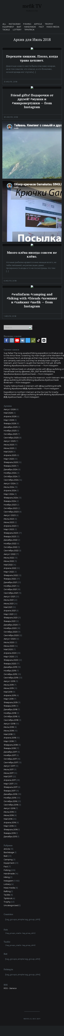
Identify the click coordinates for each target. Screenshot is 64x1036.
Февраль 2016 (11, 829)
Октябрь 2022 (10, 547)
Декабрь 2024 (11, 469)
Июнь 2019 (9, 688)
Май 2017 (8, 776)
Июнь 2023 (9, 522)
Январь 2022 (10, 579)
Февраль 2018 (11, 745)
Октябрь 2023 (10, 508)
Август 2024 (10, 483)
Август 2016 (9, 808)
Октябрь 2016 (10, 801)
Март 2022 (9, 572)
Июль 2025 (9, 445)
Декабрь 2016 (10, 794)
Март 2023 (9, 529)
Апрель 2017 (10, 780)
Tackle (6, 30)
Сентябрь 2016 (11, 805)
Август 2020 (10, 639)
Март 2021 (8, 614)
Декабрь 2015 (10, 836)
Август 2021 (9, 596)
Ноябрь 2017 (10, 755)
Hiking (7, 877)
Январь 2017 (9, 791)
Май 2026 (8, 413)
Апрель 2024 (10, 490)
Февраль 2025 (11, 462)
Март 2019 (9, 699)
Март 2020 (9, 656)
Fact (41, 27)
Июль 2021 (9, 600)
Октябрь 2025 (10, 434)
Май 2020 (8, 649)
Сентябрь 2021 (11, 593)
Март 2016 (9, 826)
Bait (19, 27)
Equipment (8, 27)
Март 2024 (9, 494)
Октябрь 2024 (10, 476)
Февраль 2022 (11, 575)
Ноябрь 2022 (10, 543)
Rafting (7, 891)
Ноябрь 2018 (10, 713)
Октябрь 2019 (10, 674)
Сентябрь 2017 (11, 762)
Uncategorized (11, 905)
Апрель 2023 (10, 526)
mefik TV (32, 6)
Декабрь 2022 (10, 540)
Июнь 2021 (9, 603)
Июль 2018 (9, 727)
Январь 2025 (10, 466)
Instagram (14, 24)
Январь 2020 (10, 663)
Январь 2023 (10, 536)
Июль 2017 (9, 769)
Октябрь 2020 (11, 632)
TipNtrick (29, 30)
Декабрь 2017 (10, 752)
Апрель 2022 (10, 568)
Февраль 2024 (11, 498)
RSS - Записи (10, 988)
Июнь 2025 (9, 448)
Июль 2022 (9, 558)
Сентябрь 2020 (11, 635)
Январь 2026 (10, 423)
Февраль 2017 (10, 787)
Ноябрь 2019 (10, 671)
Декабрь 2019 (10, 667)
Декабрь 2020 (11, 625)
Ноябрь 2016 (10, 798)
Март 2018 (9, 741)
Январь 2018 (10, 748)
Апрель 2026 (10, 416)
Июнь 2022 (9, 561)
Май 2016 (8, 819)
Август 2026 (10, 409)
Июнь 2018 (9, 731)
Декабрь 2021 (10, 582)
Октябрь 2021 (10, 589)
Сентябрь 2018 (11, 720)
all (4, 24)
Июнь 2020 (9, 646)
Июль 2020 (9, 642)
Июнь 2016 (9, 815)
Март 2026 (9, 420)
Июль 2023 (9, 519)
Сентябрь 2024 (11, 480)
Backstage (9, 852)
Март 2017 (8, 784)
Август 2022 (9, 554)
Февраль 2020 (11, 660)
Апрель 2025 (10, 455)
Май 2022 (8, 565)
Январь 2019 (10, 706)
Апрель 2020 (10, 653)
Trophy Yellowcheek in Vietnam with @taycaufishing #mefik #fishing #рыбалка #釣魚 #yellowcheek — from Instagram (32, 387)
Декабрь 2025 (10, 427)
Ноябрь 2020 (10, 628)
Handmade (30, 27)
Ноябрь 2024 (10, 473)
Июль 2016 (9, 812)
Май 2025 (8, 452)
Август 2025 (9, 441)
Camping (8, 859)
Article (38, 24)
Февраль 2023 (11, 533)
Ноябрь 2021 (10, 586)
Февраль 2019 (11, 702)
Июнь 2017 (9, 773)
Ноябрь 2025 (10, 431)
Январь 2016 (10, 833)
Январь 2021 (9, 621)
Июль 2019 (9, 685)
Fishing (27, 24)
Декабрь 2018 (10, 709)
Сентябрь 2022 (11, 550)
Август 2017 (9, 766)
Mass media (53, 27)
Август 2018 (9, 724)
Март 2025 (9, 459)
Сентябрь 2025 (11, 438)
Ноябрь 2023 (10, 505)
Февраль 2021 (10, 617)
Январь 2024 (10, 501)
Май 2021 (8, 607)
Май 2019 (8, 692)
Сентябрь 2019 (11, 678)
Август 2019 (9, 681)
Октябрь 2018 (10, 716)
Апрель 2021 (10, 610)
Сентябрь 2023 (11, 512)
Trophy (49, 24)
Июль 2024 (9, 487)
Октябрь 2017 (10, 759)
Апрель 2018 (10, 738)
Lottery (17, 30)
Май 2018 (8, 734)
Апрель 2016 (10, 822)
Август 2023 (10, 515)
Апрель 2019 (10, 695)
